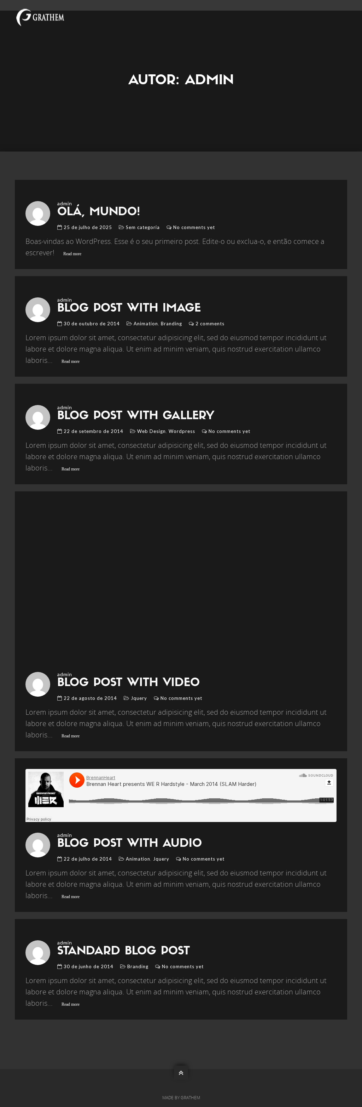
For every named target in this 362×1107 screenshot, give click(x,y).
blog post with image (129, 308)
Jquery (139, 698)
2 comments (209, 323)
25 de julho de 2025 (88, 227)
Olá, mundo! (98, 212)
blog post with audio (129, 844)
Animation (146, 323)
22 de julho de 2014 (88, 859)
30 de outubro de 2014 (92, 323)
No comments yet (194, 227)
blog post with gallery (135, 416)
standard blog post (123, 951)
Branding (171, 323)
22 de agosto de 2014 (90, 698)
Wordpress (182, 431)
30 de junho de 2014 (88, 966)
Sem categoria (143, 227)
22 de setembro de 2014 (93, 431)
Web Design (151, 431)
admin (64, 203)
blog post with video (128, 683)
